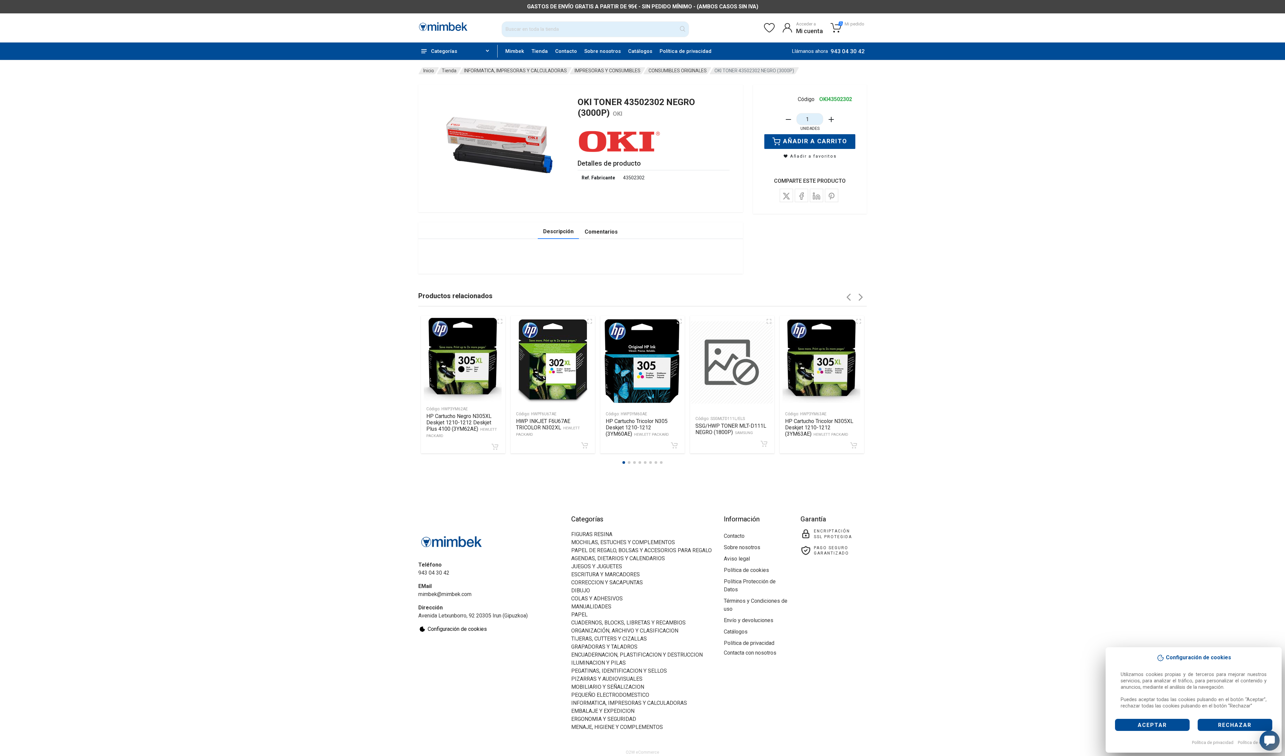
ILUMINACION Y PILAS (598, 663)
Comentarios (601, 232)
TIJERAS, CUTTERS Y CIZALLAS (609, 639)
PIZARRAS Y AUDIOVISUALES (606, 679)
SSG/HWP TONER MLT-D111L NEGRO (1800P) (730, 429)
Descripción (558, 231)
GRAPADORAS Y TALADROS (604, 647)
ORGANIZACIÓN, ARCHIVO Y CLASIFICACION (624, 630)
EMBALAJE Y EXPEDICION (602, 711)
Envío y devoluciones (748, 620)
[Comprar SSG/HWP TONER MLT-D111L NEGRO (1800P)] (764, 444)
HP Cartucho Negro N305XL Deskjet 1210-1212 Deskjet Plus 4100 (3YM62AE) (461, 425)
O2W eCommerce (642, 752)
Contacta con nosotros (750, 653)
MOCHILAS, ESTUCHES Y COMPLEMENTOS (623, 542)
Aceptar (1152, 725)
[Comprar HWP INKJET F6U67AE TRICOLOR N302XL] (585, 445)
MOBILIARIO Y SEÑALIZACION (607, 687)
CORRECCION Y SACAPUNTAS (607, 582)
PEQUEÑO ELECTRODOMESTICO (610, 695)
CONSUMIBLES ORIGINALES (678, 70)
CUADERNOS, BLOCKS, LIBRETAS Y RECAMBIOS (628, 622)
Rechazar (1235, 725)
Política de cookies (1256, 742)
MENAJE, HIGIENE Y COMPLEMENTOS (617, 727)
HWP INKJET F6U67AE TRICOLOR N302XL (548, 427)
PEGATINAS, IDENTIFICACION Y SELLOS (619, 671)
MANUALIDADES (591, 606)
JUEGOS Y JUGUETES (596, 566)
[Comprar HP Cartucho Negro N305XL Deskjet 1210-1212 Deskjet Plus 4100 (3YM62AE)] (495, 447)
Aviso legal (737, 559)
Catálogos (640, 51)
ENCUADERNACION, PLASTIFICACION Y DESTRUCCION (637, 655)
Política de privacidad (1212, 742)
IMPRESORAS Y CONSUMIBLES (607, 70)
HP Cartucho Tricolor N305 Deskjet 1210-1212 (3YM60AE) (637, 427)
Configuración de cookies (457, 629)
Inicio (428, 70)
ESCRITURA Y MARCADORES (605, 574)
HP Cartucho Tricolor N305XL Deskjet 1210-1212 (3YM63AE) (819, 427)
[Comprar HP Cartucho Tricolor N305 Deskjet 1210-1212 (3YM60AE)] (674, 445)
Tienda (539, 51)
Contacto (566, 51)
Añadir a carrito (815, 141)
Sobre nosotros (602, 51)
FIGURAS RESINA (591, 534)
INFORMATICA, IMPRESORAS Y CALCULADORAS (515, 70)
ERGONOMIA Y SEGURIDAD (603, 719)
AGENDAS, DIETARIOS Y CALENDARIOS (618, 558)
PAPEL (579, 614)
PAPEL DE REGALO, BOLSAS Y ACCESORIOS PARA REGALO (641, 550)
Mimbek (514, 51)
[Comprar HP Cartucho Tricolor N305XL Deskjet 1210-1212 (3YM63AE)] (854, 445)
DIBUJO (580, 590)
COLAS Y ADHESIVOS (597, 598)
